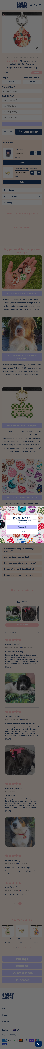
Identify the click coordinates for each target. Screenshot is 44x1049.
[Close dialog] (1, 508)
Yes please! (22, 527)
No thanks (22, 531)
